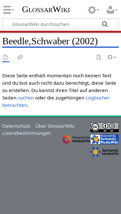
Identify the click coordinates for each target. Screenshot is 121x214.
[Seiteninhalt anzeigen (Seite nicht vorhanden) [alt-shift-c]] (5, 57)
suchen (26, 97)
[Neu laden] (99, 57)
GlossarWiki (46, 9)
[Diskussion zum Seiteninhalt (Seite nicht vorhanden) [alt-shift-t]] (20, 57)
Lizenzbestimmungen (26, 133)
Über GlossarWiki (55, 126)
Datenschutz (16, 126)
